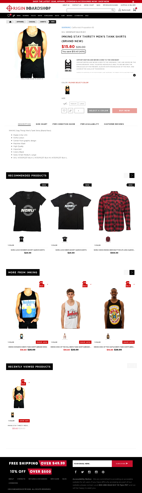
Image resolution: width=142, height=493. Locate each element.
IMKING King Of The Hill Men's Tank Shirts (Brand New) (71, 347)
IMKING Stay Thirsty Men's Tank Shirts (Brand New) (19, 425)
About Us (66, 5)
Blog (98, 5)
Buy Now (124, 111)
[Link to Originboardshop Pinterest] (103, 472)
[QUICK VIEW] (17, 186)
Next (136, 90)
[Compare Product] (13, 380)
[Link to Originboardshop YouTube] (96, 472)
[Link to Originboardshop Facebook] (75, 472)
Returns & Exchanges (38, 479)
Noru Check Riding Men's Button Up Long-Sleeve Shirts (114, 250)
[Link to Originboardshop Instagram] (89, 472)
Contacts (21, 479)
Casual (32, 22)
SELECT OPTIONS (41, 257)
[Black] (67, 90)
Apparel (20, 22)
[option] (27, 221)
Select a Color (98, 111)
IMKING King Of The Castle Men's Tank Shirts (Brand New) (114, 347)
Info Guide (55, 479)
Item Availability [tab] (89, 124)
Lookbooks (13, 483)
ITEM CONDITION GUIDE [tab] (63, 124)
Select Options (21, 432)
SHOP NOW (103, 1)
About (11, 479)
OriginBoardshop (16, 489)
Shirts (43, 22)
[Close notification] (133, 2)
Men (52, 22)
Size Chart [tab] (41, 124)
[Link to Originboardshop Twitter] (82, 472)
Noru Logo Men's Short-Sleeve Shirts (71, 250)
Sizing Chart (89, 5)
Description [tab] (24, 124)
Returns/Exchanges (110, 5)
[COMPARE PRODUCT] (70, 110)
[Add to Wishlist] (64, 110)
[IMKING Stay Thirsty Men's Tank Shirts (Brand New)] (19, 397)
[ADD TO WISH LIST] (9, 186)
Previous (60, 90)
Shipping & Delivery (128, 5)
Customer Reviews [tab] (114, 124)
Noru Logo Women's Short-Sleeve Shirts (28, 250)
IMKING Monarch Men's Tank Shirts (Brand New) (27, 347)
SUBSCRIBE (121, 463)
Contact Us (76, 5)
